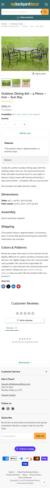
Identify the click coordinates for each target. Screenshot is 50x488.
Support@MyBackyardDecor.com (15, 384)
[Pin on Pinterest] (19, 286)
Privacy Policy (35, 475)
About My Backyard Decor (27, 472)
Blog (25, 475)
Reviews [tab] (10, 328)
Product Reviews (13, 475)
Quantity (4, 119)
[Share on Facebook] (3, 286)
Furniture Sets (16, 24)
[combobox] (21, 12)
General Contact (8, 395)
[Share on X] (8, 286)
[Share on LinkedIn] (13, 286)
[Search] (45, 12)
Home (4, 24)
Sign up (40, 436)
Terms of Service (25, 478)
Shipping (8, 143)
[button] (41, 12)
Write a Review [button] (26, 320)
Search (11, 472)
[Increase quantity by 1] (24, 124)
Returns (7, 160)
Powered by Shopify (25, 483)
